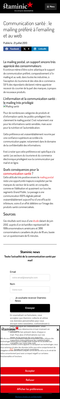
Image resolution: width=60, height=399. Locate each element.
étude (36, 220)
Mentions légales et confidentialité (28, 394)
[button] (55, 327)
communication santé (17, 173)
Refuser (30, 377)
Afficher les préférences (30, 387)
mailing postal (47, 177)
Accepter (30, 368)
